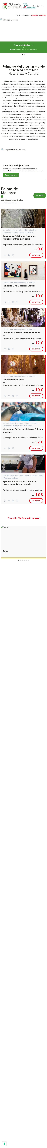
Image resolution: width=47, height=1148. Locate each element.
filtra (39, 195)
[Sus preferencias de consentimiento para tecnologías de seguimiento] (4, 1143)
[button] (22, 54)
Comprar (36, 255)
